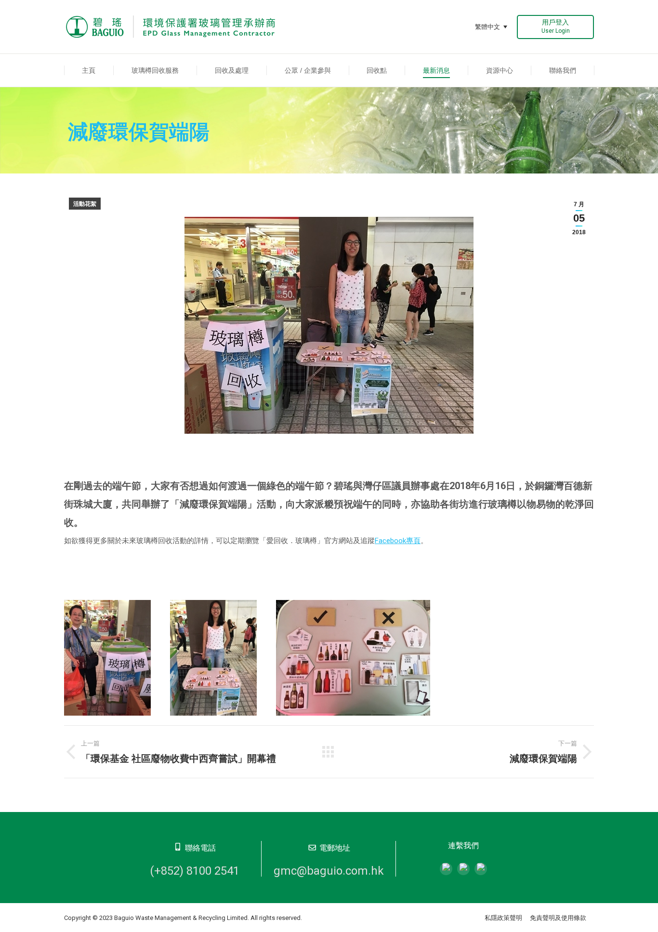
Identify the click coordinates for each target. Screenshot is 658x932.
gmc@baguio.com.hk (329, 871)
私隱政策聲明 (503, 917)
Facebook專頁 (398, 540)
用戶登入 (555, 26)
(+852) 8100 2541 (194, 871)
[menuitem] (89, 70)
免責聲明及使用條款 (558, 917)
